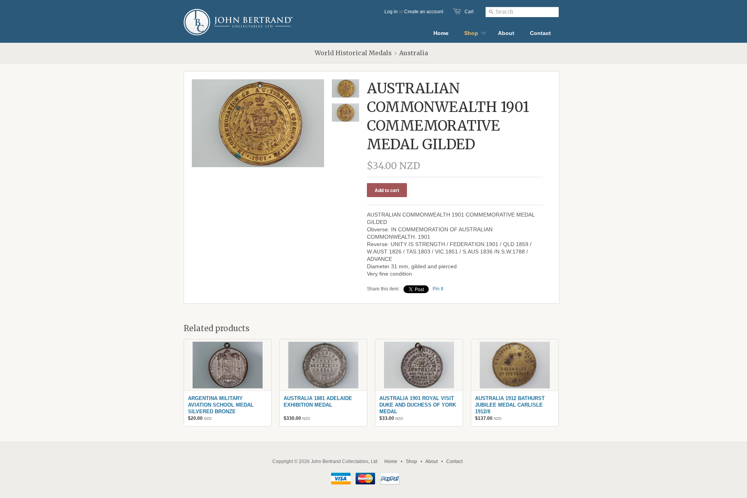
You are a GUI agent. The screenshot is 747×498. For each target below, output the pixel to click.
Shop (411, 461)
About (431, 461)
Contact (454, 461)
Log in (391, 11)
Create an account (423, 11)
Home (390, 461)
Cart (469, 11)
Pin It (438, 289)
